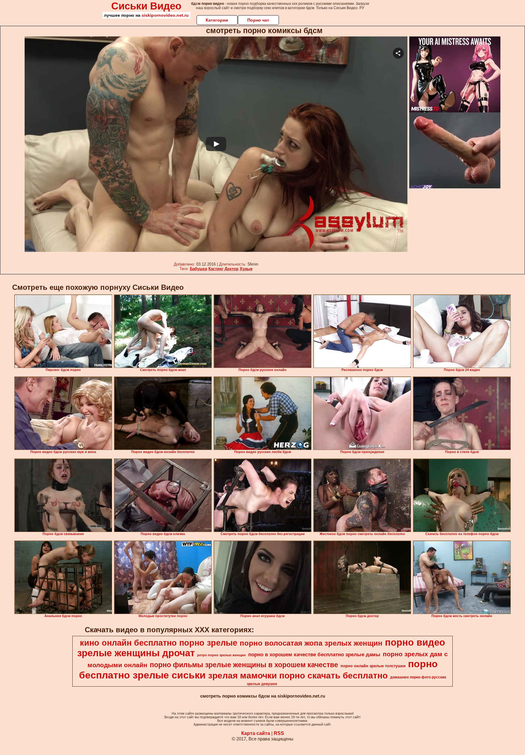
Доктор (231, 268)
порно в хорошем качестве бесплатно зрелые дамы (314, 654)
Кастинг (215, 268)
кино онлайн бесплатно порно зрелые (158, 642)
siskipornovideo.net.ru (165, 15)
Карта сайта (255, 733)
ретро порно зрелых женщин (221, 655)
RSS (279, 733)
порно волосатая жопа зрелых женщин (311, 643)
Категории (217, 20)
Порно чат (258, 20)
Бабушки (198, 268)
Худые (246, 268)
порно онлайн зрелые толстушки (373, 666)
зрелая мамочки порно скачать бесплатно (298, 675)
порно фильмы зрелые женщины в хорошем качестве (244, 665)
